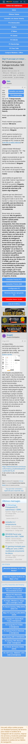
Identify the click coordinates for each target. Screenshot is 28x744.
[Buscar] (24, 1)
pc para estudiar (8, 77)
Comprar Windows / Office (14, 53)
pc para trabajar (19, 77)
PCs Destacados (14, 23)
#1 (25, 87)
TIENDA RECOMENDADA (14, 6)
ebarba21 (8, 555)
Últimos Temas (14, 14)
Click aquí (21, 481)
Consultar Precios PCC (14, 280)
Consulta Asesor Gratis (14, 299)
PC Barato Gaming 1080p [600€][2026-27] (14, 608)
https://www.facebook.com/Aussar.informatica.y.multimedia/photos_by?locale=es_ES (14, 469)
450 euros (6, 73)
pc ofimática (21, 75)
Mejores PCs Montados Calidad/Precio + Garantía (14, 596)
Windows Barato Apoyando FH (14, 294)
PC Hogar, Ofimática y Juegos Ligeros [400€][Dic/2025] (14, 602)
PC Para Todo (14, 48)
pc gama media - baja (9, 75)
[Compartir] (22, 87)
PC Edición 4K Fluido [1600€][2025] (14, 648)
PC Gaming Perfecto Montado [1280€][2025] (14, 632)
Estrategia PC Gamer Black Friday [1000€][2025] (14, 620)
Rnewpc (7, 526)
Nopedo (7, 539)
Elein (5, 71)
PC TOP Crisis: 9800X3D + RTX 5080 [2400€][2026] (14, 654)
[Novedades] (21, 1)
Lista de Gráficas (14, 304)
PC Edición (14, 40)
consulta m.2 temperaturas (10, 523)
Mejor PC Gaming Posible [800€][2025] (14, 614)
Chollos (14, 27)
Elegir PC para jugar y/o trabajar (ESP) (14, 512)
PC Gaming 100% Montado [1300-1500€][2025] (14, 642)
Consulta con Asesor (16, 91)
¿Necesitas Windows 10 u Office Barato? (14, 569)
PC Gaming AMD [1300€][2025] (14, 637)
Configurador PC (14, 288)
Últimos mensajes (11, 500)
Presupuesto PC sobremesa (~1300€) (13, 508)
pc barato (21, 73)
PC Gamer (14, 36)
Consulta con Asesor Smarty (14, 18)
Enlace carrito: (7, 355)
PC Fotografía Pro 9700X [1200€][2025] (14, 626)
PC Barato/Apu (14, 44)
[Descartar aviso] (26, 727)
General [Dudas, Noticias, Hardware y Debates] (14, 527)
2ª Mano (14, 31)
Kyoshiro (8, 512)
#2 (25, 341)
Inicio (14, 10)
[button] (4, 2)
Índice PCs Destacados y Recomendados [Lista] (14, 590)
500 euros (13, 73)
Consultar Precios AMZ (14, 284)
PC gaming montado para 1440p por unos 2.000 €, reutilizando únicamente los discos (15, 549)
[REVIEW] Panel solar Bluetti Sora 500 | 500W (14, 535)
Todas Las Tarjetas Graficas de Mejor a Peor (14, 578)
